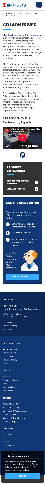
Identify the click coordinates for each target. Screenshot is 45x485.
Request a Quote (9, 353)
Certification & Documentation (15, 411)
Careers (6, 442)
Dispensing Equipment (11, 380)
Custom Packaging (10, 421)
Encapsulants (8, 390)
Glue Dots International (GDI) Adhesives (21, 35)
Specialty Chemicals (10, 387)
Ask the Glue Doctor (11, 349)
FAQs (5, 363)
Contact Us (7, 434)
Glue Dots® (31, 64)
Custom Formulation (11, 414)
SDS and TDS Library (11, 407)
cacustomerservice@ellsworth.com (22, 309)
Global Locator (8, 445)
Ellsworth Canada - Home (13, 13)
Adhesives (7, 376)
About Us (6, 438)
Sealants (6, 383)
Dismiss (22, 476)
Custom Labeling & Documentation (16, 418)
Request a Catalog (10, 360)
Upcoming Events (9, 356)
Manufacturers (33, 13)
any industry (35, 99)
